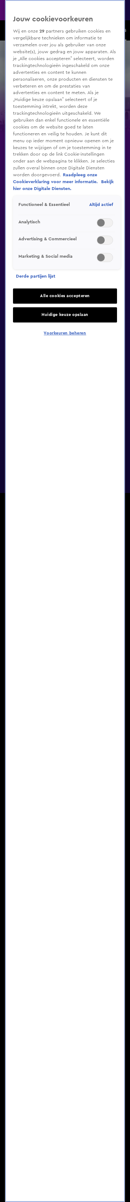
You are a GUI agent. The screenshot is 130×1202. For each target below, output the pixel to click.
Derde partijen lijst (35, 276)
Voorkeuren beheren (65, 333)
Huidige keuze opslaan (65, 315)
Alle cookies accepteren (65, 296)
